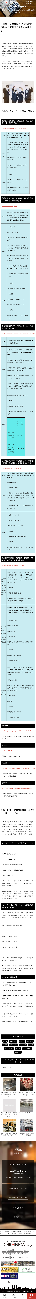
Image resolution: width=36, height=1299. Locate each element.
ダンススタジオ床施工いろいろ (27, 1113)
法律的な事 (30, 1041)
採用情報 (13, 1253)
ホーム (4, 1250)
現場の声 (21, 1041)
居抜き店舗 (23, 1045)
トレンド (31, 1045)
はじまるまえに (27, 1048)
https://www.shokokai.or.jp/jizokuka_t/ (11, 468)
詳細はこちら (18, 1217)
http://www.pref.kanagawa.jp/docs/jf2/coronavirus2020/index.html (18, 731)
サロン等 (18, 1048)
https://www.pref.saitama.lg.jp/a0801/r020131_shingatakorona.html (18, 768)
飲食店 (5, 1041)
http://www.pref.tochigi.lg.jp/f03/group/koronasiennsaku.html (17, 788)
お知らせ (10, 1250)
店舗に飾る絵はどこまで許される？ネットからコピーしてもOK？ (27, 1094)
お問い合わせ (24, 1253)
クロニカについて (18, 1250)
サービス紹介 (6, 1253)
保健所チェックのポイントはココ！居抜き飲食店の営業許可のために (9, 1094)
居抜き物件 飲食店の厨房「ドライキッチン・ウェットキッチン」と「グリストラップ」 (9, 1114)
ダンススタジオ (9, 1048)
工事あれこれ (13, 1045)
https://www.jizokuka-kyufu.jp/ (9, 206)
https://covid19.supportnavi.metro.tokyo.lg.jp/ (13, 565)
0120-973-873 (18, 1170)
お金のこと (18, 1052)
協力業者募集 (6, 1257)
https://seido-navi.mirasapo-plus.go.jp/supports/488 (14, 128)
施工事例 (26, 1250)
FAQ (18, 1253)
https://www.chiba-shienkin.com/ (10, 750)
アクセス (13, 1257)
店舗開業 (5, 1045)
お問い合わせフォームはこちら (18, 1197)
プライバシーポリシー (22, 1257)
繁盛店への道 (13, 1041)
